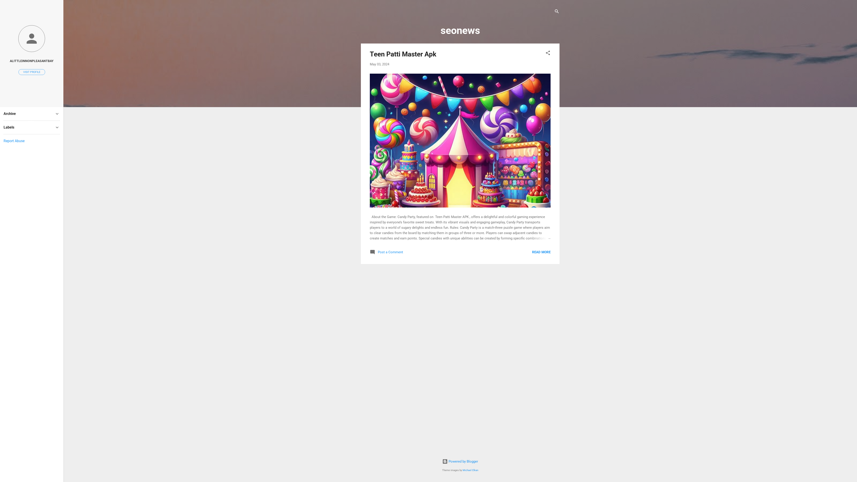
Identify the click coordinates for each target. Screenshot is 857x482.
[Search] (557, 12)
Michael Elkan (470, 470)
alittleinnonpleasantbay (32, 61)
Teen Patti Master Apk (403, 54)
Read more (541, 252)
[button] (548, 53)
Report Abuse (14, 141)
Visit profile (31, 72)
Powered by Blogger (463, 461)
